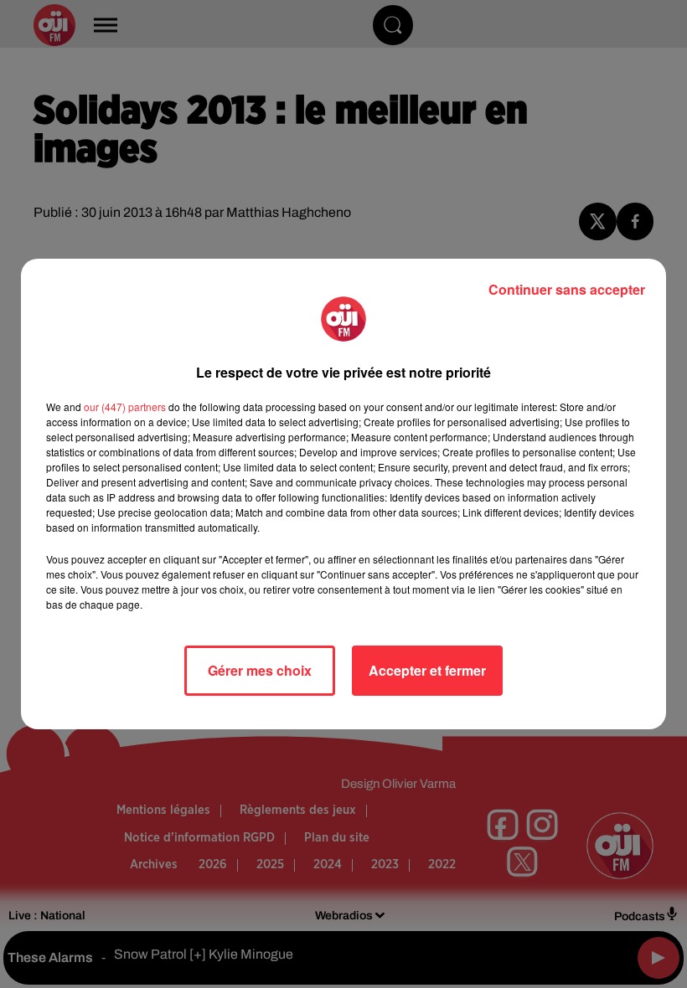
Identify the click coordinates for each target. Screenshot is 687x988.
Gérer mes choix (260, 670)
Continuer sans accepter (566, 289)
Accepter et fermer (427, 670)
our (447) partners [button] (125, 406)
